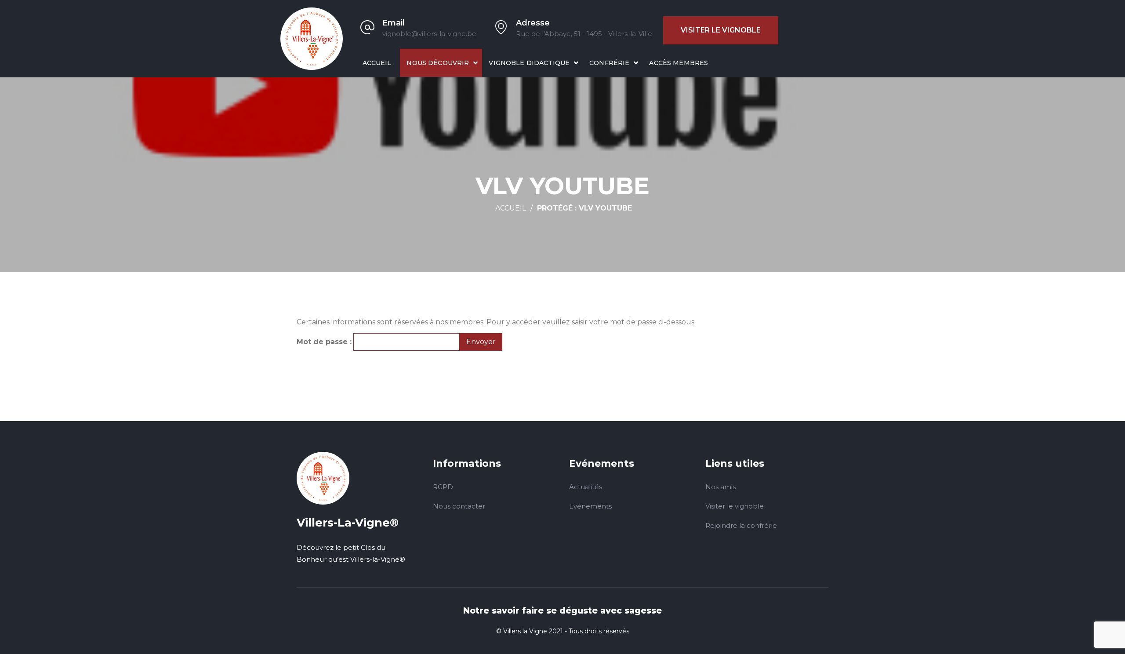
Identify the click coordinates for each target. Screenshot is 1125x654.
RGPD (443, 487)
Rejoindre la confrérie (741, 525)
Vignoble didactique (529, 63)
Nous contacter (459, 506)
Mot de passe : (324, 342)
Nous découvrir (437, 63)
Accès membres (678, 63)
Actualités (585, 487)
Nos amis (720, 487)
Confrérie (609, 63)
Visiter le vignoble (721, 30)
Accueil (377, 63)
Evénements (590, 506)
